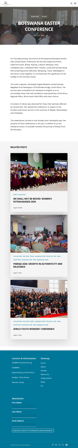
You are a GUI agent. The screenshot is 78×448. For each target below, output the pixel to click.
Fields (15, 194)
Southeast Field (27, 260)
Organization (46, 378)
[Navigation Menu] (75, 3)
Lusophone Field (40, 256)
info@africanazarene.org (22, 362)
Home (43, 363)
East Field (26, 256)
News (59, 256)
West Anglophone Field (40, 260)
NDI (55, 256)
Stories (44, 16)
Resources (45, 374)
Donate (44, 370)
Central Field (17, 256)
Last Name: (17, 412)
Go (42, 386)
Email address (18, 421)
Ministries (49, 256)
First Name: (17, 402)
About (43, 367)
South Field (35, 16)
